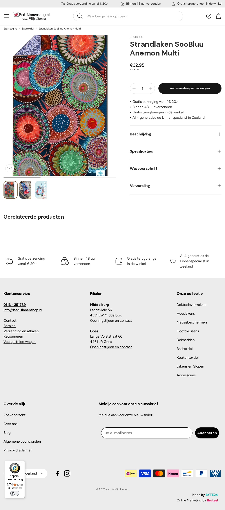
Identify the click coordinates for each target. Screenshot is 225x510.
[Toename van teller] (151, 88)
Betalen (10, 326)
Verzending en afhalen (21, 331)
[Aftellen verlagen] (134, 88)
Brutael (212, 500)
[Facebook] (57, 473)
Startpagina (10, 28)
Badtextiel (28, 28)
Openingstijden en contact (111, 320)
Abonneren (207, 433)
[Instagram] (67, 473)
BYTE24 (212, 495)
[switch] (14, 493)
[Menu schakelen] (7, 16)
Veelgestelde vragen (20, 342)
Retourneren (13, 336)
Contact (10, 320)
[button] (128, 16)
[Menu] (22, 463)
